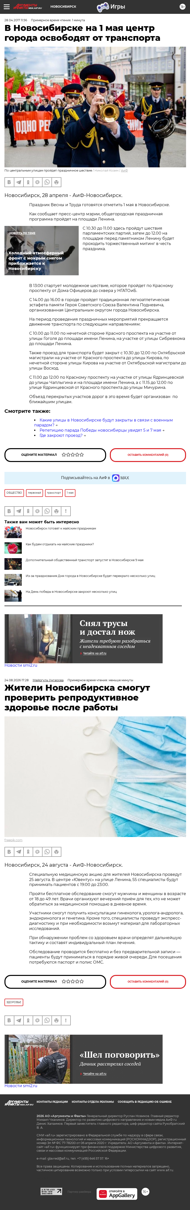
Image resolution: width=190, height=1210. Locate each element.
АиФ (124, 170)
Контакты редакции (52, 1101)
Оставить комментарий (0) (148, 455)
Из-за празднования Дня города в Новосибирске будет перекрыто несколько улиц (90, 576)
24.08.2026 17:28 (16, 680)
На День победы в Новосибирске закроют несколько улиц (71, 592)
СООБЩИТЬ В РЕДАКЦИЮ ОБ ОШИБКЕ (145, 1101)
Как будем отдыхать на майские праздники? (60, 544)
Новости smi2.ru (20, 665)
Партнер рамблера (79, 1191)
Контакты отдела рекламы (93, 1101)
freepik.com (13, 840)
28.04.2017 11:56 (15, 20)
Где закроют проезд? (61, 435)
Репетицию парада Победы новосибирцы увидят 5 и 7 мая (100, 430)
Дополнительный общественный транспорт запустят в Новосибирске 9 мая (84, 560)
